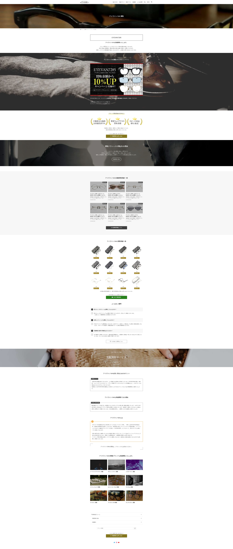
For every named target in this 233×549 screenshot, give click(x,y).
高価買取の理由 (116, 159)
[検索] (135, 528)
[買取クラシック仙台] (84, 2)
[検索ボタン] (151, 2)
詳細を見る (116, 362)
